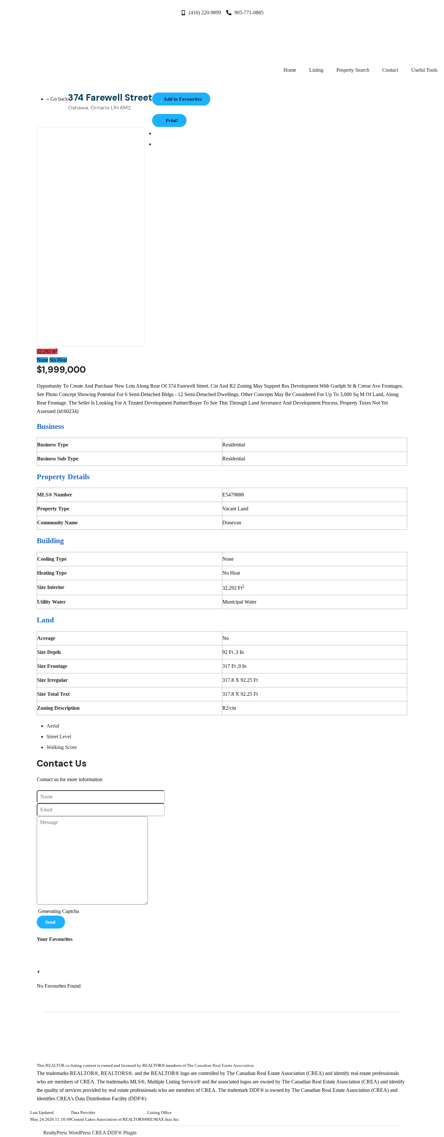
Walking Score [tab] (61, 747)
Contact (390, 70)
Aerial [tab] (52, 726)
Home (289, 70)
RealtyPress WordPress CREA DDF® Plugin (90, 1132)
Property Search (352, 70)
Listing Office (159, 1112)
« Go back (57, 99)
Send (51, 922)
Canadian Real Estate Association (224, 1065)
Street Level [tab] (58, 736)
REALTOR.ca (58, 1065)
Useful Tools (424, 70)
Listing (316, 70)
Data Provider (83, 1112)
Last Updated (42, 1112)
